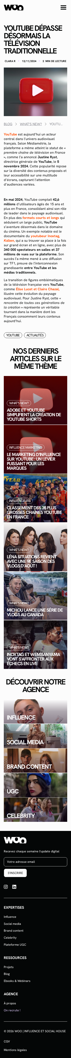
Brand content (13, 931)
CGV (7, 1041)
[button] (63, 7)
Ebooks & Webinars (17, 981)
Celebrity (10, 938)
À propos (10, 1003)
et (37, 289)
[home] (13, 7)
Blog (7, 974)
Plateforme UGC (15, 945)
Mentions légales (15, 1050)
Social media (12, 924)
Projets (9, 967)
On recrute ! (12, 1010)
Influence (10, 917)
